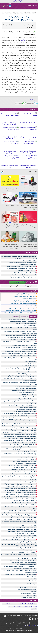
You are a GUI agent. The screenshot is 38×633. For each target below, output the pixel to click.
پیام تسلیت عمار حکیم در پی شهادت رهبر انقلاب (25, 558)
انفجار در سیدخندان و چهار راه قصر (29, 457)
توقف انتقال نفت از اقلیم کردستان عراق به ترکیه (26, 388)
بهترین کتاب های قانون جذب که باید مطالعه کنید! (25, 301)
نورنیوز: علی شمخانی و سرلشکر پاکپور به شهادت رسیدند (24, 542)
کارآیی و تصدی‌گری (32, 581)
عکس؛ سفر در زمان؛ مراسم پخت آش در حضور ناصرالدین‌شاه (23, 416)
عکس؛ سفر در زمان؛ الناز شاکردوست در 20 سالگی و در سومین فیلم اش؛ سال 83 (19, 497)
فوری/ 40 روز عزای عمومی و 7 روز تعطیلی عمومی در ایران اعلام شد (22, 529)
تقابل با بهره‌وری (32, 579)
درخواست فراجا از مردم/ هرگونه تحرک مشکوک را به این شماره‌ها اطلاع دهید (20, 436)
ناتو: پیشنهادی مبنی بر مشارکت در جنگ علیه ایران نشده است (23, 321)
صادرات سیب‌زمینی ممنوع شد (29, 397)
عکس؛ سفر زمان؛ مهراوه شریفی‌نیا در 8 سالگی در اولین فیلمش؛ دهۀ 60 (21, 494)
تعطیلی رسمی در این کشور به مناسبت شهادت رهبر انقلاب (23, 562)
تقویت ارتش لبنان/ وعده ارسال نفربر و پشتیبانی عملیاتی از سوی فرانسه (21, 335)
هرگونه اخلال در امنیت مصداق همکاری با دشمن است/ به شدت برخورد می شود (19, 432)
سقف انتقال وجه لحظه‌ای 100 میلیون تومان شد (26, 463)
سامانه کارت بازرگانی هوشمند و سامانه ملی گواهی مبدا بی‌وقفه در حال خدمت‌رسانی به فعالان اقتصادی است (21, 369)
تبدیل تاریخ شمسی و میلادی (22, 625)
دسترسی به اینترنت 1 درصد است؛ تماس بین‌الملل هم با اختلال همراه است (20, 449)
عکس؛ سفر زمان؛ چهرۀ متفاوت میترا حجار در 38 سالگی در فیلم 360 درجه (20, 519)
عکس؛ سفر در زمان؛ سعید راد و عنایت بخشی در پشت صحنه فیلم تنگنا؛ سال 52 (19, 413)
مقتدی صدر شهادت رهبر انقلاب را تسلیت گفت (26, 535)
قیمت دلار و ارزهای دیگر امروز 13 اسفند (28, 407)
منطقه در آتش (33, 591)
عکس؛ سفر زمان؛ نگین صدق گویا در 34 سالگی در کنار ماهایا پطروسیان (21, 486)
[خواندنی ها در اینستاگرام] (36, 619)
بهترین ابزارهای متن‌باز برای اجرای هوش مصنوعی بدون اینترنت (22, 319)
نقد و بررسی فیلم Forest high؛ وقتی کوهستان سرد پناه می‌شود (22, 465)
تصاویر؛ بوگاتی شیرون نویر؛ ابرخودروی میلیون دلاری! (25, 472)
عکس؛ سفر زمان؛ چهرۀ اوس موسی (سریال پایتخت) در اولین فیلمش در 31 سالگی (18, 426)
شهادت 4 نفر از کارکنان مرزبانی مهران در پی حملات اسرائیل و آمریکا (22, 438)
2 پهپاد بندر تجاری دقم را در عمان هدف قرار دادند (25, 451)
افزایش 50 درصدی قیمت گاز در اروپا (28, 394)
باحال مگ (35, 606)
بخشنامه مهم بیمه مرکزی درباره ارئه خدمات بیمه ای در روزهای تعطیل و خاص (20, 434)
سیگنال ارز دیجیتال (11, 606)
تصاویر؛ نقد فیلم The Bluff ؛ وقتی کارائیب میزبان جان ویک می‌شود (21, 266)
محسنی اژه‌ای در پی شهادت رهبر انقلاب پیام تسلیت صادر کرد (23, 560)
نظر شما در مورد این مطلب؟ (16, 282)
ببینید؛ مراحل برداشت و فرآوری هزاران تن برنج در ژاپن (24, 447)
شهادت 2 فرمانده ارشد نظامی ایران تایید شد (26, 548)
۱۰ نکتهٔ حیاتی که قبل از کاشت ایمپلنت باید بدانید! (25, 296)
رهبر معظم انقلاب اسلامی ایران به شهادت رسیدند (25, 587)
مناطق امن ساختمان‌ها (31, 585)
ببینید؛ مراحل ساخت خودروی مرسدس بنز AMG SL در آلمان (23, 470)
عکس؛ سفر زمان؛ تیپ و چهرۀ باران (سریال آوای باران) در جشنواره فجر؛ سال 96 (19, 418)
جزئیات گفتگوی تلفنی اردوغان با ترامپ (28, 505)
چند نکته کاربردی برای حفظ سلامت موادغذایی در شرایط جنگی (22, 262)
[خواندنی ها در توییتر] (5, 616)
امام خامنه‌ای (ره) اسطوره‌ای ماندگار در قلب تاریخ (26, 392)
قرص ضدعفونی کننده (31, 306)
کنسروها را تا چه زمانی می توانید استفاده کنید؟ (26, 409)
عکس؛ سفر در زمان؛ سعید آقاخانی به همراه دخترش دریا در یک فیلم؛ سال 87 (20, 378)
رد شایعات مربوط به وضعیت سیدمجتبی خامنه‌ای (25, 386)
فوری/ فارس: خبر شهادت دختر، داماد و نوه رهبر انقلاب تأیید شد (22, 517)
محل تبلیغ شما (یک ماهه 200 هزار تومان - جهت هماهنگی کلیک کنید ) (19, 604)
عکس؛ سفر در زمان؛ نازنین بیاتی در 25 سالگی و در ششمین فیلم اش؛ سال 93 (19, 490)
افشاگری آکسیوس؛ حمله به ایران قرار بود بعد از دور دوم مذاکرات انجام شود (20, 440)
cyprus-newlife (28, 606)
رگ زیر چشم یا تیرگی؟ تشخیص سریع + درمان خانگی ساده (23, 303)
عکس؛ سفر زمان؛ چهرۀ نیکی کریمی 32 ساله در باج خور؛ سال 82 (22, 503)
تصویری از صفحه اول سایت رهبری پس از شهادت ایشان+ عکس (22, 552)
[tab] (33, 316)
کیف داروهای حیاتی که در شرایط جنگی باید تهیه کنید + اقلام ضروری (21, 268)
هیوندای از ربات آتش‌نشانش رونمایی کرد (27, 366)
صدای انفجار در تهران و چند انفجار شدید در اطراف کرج (24, 443)
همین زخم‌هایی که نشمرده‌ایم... (29, 260)
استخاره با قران (10, 623)
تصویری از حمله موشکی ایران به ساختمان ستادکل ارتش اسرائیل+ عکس (20, 574)
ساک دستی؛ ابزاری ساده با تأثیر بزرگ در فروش (26, 294)
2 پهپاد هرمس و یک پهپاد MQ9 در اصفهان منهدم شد (24, 374)
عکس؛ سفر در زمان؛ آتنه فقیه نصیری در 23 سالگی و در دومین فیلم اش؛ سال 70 (19, 515)
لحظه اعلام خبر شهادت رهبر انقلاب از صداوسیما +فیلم (24, 527)
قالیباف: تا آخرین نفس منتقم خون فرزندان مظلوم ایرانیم (24, 390)
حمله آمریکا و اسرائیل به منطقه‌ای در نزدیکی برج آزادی (24, 461)
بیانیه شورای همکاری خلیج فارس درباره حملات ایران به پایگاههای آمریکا (21, 430)
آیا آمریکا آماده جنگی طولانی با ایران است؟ (27, 589)
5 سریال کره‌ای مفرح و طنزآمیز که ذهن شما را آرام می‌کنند (23, 275)
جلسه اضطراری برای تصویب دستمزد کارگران (26, 264)
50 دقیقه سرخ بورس (31, 583)
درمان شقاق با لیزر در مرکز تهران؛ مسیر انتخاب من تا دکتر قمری (22, 308)
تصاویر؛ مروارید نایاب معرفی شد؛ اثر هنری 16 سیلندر (25, 467)
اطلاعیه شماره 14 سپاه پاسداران (29, 380)
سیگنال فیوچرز (34, 609)
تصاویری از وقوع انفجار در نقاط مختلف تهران (26, 459)
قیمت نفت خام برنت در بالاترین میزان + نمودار (26, 399)
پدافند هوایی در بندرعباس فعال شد (28, 550)
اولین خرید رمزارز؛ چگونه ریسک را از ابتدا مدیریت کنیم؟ (24, 428)
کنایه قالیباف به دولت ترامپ (30, 325)
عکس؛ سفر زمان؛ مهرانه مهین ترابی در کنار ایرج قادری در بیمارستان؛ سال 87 (20, 513)
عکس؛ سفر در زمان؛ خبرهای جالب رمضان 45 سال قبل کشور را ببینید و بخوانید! (19, 424)
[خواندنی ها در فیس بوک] (33, 619)
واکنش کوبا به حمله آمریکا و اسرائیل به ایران (26, 564)
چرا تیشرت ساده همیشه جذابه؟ (29, 298)
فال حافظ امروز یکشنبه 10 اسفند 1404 (28, 482)
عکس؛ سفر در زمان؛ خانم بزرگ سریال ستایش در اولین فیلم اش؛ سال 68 (20, 488)
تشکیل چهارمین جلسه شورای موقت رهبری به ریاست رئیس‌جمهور (22, 337)
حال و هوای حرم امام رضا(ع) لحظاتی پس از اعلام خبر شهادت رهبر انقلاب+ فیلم (19, 540)
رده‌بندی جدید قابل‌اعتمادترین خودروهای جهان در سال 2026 (23, 474)
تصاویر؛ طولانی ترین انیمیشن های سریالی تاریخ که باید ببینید (22, 273)
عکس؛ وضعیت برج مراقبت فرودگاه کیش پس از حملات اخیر (23, 339)
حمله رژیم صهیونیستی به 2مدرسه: (28, 598)
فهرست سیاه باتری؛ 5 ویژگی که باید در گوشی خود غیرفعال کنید (22, 277)
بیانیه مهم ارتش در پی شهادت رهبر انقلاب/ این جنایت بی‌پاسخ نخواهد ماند (19, 566)
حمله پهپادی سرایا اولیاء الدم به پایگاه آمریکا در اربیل (25, 568)
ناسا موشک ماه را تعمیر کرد (30, 364)
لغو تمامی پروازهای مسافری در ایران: (28, 593)
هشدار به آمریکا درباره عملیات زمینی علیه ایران (26, 323)
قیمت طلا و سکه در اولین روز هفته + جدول (26, 271)
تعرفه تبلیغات (25, 623)
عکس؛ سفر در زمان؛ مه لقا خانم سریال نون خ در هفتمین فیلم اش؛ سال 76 (20, 484)
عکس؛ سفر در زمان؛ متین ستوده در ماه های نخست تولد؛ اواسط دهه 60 (20, 351)
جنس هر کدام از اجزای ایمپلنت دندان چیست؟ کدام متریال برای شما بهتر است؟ (19, 313)
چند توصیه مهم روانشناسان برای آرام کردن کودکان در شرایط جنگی (22, 376)
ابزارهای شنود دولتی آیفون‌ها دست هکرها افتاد (26, 372)
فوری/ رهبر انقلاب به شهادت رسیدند (28, 525)
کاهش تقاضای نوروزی (31, 577)
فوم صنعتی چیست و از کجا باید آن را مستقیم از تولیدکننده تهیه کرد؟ (21, 310)
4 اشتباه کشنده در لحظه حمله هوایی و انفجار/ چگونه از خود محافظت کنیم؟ (20, 401)
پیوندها (18, 623)
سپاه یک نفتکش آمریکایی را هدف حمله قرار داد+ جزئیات (24, 345)
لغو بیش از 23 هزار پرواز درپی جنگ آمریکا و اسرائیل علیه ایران (23, 356)
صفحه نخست (34, 623)
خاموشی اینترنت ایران (31, 595)
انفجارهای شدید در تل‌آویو (30, 362)
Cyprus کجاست (20, 606)
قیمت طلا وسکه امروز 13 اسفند (29, 403)
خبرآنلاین (23, 40)
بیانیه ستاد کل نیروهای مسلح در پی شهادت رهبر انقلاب (24, 538)
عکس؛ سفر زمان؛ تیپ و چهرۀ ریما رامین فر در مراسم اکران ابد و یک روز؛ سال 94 (19, 353)
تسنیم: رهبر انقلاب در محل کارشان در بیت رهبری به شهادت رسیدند (22, 531)
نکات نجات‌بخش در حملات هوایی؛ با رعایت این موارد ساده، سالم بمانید (21, 480)
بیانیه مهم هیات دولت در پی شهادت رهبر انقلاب (25, 533)
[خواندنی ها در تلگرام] (30, 619)
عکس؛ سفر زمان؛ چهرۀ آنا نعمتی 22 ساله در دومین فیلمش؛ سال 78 (21, 492)
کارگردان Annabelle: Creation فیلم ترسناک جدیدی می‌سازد (23, 445)
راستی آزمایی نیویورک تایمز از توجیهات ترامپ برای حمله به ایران (22, 511)
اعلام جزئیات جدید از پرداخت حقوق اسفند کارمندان (25, 411)
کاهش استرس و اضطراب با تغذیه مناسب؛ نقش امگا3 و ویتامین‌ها (22, 405)
